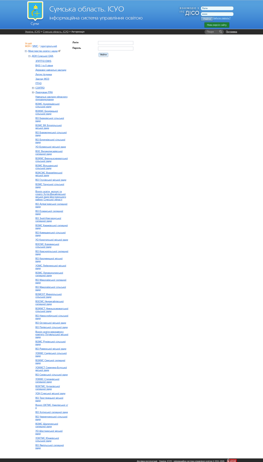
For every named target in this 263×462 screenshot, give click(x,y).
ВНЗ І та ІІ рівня (44, 65)
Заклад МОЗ (42, 79)
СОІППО (40, 88)
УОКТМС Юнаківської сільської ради (47, 439)
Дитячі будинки (43, 74)
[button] (103, 54)
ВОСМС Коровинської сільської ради (47, 245)
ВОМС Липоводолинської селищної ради (49, 274)
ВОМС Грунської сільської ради (49, 185)
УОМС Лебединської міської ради (50, 267)
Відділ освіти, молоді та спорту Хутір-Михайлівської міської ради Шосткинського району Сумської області (50, 195)
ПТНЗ (38, 83)
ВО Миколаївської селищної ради (50, 281)
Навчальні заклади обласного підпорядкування (51, 98)
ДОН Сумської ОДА (42, 56)
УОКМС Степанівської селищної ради (47, 380)
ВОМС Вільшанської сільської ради (46, 167)
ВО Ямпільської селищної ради (49, 446)
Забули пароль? (221, 18)
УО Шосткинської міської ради (49, 432)
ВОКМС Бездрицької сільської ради (46, 112)
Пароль (76, 48)
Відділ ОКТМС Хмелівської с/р (51, 406)
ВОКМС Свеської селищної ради (50, 361)
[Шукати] (220, 31)
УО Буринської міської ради (50, 146)
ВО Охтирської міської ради (50, 323)
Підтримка (231, 31)
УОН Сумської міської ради (50, 393)
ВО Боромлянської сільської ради (51, 134)
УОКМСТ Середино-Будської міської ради (51, 369)
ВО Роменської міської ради (50, 348)
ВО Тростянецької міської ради (49, 399)
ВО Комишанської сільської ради (50, 234)
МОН (27, 46)
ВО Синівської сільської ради (51, 374)
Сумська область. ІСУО (56, 31)
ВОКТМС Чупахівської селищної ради (47, 387)
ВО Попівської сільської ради (51, 327)
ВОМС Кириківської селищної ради (51, 226)
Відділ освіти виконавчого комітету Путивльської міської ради (51, 334)
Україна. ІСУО (32, 31)
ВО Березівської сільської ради (49, 119)
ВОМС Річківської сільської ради (50, 343)
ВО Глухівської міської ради (50, 180)
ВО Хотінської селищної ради (51, 412)
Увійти (207, 18)
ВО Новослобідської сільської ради (51, 317)
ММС (35, 46)
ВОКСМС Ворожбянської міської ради (48, 174)
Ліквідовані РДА (44, 92)
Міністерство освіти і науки (43, 51)
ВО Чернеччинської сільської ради (51, 418)
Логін (75, 42)
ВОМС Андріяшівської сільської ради (47, 105)
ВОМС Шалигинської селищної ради (46, 425)
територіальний (48, 46)
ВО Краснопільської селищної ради (51, 252)
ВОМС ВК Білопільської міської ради (48, 126)
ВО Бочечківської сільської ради (50, 141)
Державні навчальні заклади (50, 70)
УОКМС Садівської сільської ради (51, 354)
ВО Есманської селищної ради (49, 212)
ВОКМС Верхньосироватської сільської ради (51, 159)
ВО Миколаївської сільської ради (50, 288)
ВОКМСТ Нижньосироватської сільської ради (51, 310)
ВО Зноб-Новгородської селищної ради (48, 219)
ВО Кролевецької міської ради (49, 260)
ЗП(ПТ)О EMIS (43, 61)
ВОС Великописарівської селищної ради (49, 152)
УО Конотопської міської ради (51, 239)
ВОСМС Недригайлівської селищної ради (49, 302)
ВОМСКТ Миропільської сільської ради (48, 295)
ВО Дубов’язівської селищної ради (51, 205)
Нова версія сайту (217, 25)
